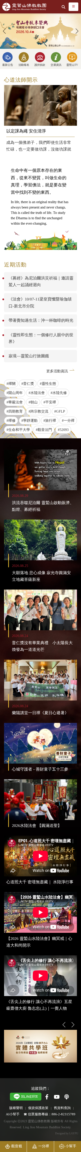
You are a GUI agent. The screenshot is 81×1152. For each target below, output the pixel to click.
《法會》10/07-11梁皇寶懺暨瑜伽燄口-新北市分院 (40, 302)
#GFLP (59, 411)
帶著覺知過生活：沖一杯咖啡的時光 (41, 320)
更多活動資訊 (57, 371)
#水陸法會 (37, 393)
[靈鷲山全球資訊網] (24, 7)
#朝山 (33, 402)
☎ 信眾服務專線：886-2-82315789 (49, 1114)
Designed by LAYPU (66, 1133)
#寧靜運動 (29, 420)
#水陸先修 (59, 393)
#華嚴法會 (15, 402)
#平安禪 (49, 402)
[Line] (25, 1096)
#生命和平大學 (18, 430)
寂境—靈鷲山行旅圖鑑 (29, 356)
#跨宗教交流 (38, 411)
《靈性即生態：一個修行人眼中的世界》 (41, 338)
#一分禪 (68, 420)
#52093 (63, 430)
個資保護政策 (38, 1108)
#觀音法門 (44, 430)
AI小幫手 (13, 1114)
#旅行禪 (49, 420)
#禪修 (11, 420)
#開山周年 (15, 393)
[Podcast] (66, 1097)
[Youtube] (56, 1097)
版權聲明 (16, 1108)
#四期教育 (15, 411)
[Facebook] (46, 1097)
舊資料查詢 (62, 1108)
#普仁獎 (27, 383)
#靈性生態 (48, 383)
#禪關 (11, 383)
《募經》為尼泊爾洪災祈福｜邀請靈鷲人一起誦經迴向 (41, 281)
